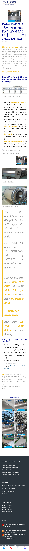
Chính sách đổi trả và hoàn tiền (10, 467)
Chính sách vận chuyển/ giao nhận (10, 472)
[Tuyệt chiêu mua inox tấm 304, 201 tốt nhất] (8, 405)
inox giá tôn (6, 379)
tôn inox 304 (6, 386)
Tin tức (4, 41)
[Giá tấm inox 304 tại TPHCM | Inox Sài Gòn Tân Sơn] (20, 405)
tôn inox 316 (16, 386)
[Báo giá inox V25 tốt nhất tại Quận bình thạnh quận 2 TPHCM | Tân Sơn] (20, 430)
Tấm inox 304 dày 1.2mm (10, 47)
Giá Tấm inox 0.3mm (13, 326)
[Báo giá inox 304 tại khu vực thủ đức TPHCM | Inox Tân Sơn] (20, 417)
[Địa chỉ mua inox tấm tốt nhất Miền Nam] (20, 442)
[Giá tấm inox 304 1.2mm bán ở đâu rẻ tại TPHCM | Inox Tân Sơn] (8, 430)
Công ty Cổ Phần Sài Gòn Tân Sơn (12, 72)
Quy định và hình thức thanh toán (10, 474)
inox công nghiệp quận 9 (16, 377)
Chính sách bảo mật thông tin (9, 465)
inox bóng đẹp (11, 374)
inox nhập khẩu (17, 379)
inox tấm (14, 381)
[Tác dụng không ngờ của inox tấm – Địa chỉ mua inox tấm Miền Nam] (8, 417)
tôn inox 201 (20, 384)
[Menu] (25, 3)
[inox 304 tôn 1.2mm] (14, 16)
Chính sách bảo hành (7, 470)
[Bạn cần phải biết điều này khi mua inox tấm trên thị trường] (8, 442)
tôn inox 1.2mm (11, 384)
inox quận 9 (6, 381)
